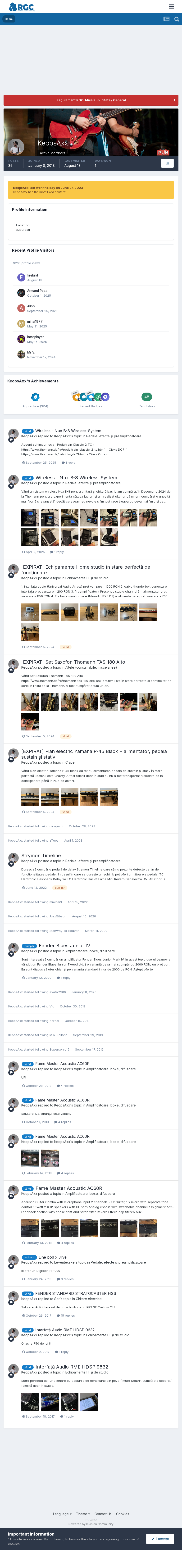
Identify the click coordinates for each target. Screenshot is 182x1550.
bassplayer (35, 337)
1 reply (70, 462)
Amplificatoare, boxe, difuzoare (90, 951)
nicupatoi (56, 826)
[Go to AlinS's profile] (21, 308)
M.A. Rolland (59, 1035)
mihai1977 (35, 321)
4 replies (67, 1086)
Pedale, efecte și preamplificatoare (113, 436)
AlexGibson (58, 916)
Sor (57, 1299)
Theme (82, 1514)
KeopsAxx (29, 436)
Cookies (122, 1514)
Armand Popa (37, 291)
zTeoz (54, 840)
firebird (32, 275)
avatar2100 (58, 992)
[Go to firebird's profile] (21, 277)
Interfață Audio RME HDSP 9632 (65, 1330)
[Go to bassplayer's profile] (21, 339)
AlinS (31, 306)
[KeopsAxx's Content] (167, 163)
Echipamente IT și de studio (87, 578)
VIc (52, 1006)
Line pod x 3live (53, 1257)
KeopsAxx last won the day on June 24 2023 (48, 188)
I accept (162, 1539)
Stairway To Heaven (64, 931)
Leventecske (64, 1262)
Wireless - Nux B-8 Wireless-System (68, 430)
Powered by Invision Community (91, 1524)
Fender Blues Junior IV (64, 945)
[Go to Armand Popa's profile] (21, 293)
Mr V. (31, 352)
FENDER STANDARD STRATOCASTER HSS (75, 1293)
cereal (54, 1021)
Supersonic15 (59, 1049)
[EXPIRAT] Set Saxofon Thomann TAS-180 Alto (73, 662)
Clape (70, 762)
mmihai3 (56, 902)
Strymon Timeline (41, 855)
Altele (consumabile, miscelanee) (91, 667)
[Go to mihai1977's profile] (21, 324)
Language (61, 1514)
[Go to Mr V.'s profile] (21, 354)
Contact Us (103, 1514)
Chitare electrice (89, 1299)
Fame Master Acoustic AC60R (62, 1063)
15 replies (67, 1315)
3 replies (67, 1279)
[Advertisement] (59, 61)
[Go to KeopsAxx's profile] (13, 434)
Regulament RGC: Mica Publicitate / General (91, 100)
